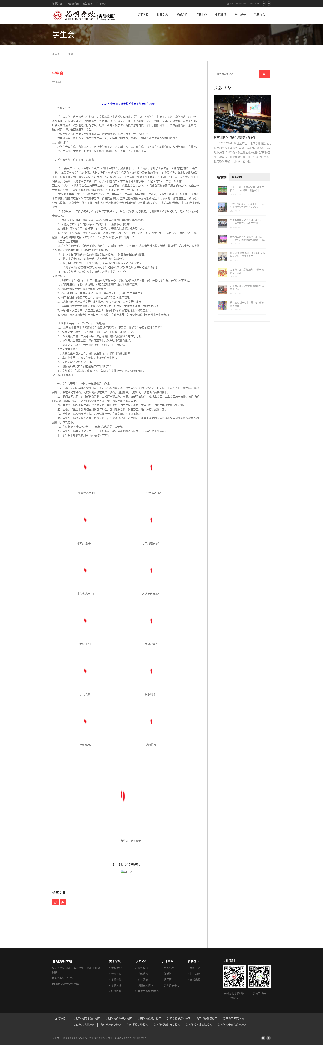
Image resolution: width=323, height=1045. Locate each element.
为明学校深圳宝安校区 (167, 1024)
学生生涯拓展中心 (148, 991)
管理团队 (116, 973)
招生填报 (87, 3)
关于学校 (143, 14)
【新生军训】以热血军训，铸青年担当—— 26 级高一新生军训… (247, 189)
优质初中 (168, 973)
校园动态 (163, 14)
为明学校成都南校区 (178, 1018)
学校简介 (116, 968)
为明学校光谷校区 (84, 1024)
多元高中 (168, 979)
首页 (57, 54)
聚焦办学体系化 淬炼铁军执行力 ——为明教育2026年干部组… (246, 222)
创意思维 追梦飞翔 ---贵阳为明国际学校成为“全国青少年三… (247, 255)
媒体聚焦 (142, 979)
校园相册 (116, 991)
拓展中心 (202, 14)
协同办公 (101, 3)
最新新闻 (237, 177)
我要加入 (260, 14)
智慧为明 (57, 3)
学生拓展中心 (171, 985)
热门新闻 (222, 177)
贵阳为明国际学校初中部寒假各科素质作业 (247, 288)
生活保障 (221, 14)
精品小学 (168, 968)
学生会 (57, 73)
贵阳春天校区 (145, 985)
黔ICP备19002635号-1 (100, 1038)
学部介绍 (182, 14)
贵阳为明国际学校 (233, 1018)
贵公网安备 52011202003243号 (130, 1038)
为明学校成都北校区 (149, 1018)
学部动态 (142, 973)
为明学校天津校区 (137, 1024)
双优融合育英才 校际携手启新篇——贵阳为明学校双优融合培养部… (247, 238)
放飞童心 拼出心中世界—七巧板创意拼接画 (247, 304)
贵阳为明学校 (59, 1038)
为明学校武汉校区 (206, 1018)
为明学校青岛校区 (110, 1024)
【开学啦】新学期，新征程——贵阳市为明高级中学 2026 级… (247, 205)
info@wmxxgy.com (67, 984)
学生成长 (241, 14)
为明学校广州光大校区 (119, 1018)
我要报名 (194, 968)
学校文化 (116, 985)
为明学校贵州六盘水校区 (232, 1024)
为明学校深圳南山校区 (87, 1018)
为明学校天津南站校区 (199, 1024)
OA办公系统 (72, 3)
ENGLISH (254, 3)
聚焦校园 (142, 968)
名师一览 (116, 979)
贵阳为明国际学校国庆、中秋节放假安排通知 (247, 271)
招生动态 (194, 973)
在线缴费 (194, 979)
